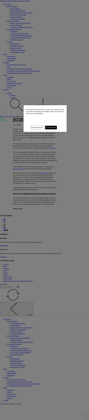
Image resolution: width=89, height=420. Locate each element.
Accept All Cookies (51, 127)
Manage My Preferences (37, 127)
